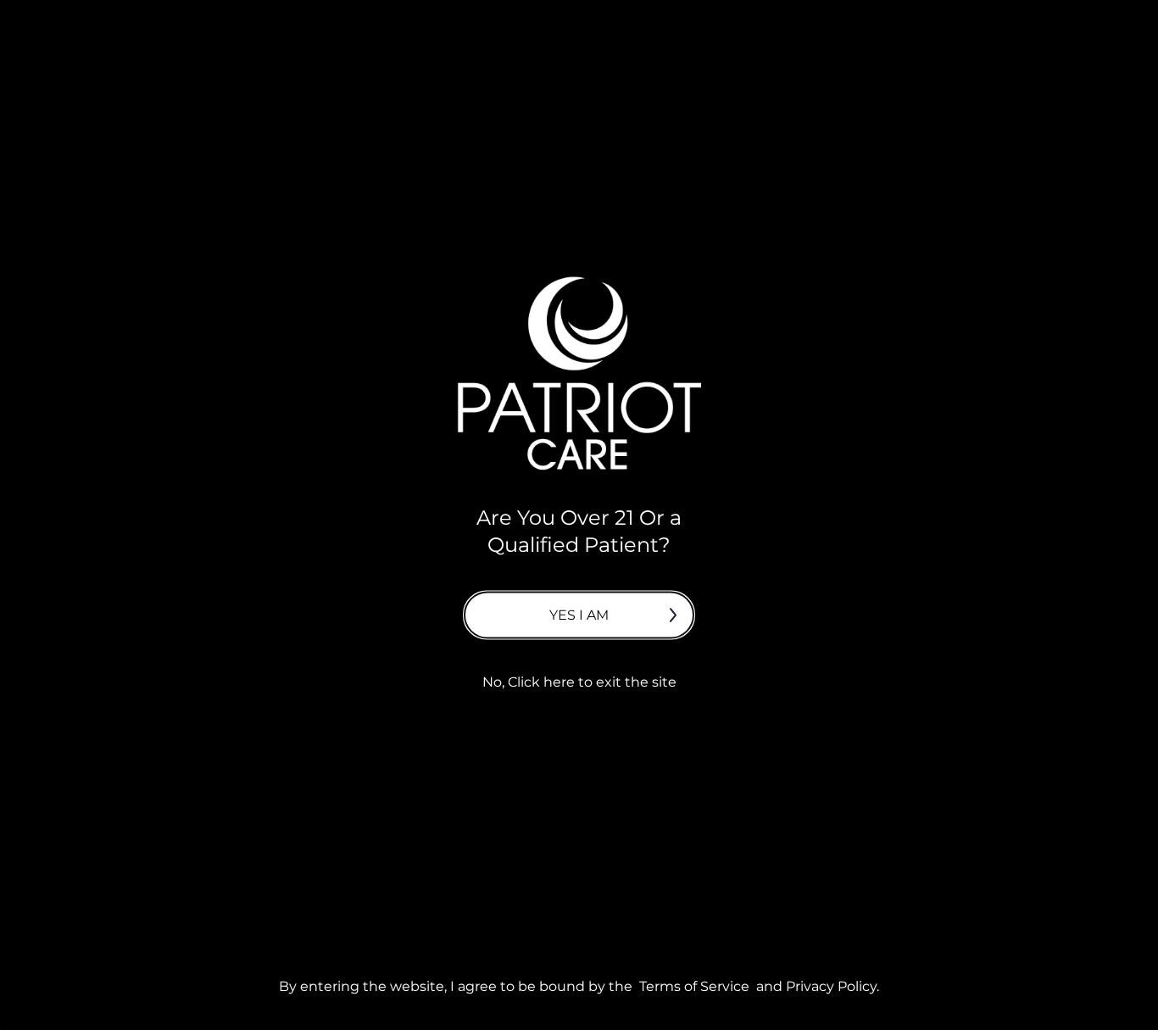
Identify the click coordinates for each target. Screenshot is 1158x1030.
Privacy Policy (831, 985)
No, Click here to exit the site (579, 681)
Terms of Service (694, 985)
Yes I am (579, 614)
